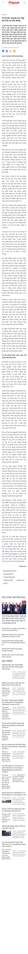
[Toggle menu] (3, 2)
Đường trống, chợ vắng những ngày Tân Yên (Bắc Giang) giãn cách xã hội (12, 667)
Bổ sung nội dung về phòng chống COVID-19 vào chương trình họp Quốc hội (13, 642)
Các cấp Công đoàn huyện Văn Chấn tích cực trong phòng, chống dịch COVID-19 (13, 844)
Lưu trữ (4, 14)
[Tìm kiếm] (25, 3)
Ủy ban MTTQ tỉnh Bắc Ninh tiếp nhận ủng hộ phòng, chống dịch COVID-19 (13, 725)
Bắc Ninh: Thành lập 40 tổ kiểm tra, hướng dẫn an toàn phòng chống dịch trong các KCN (12, 702)
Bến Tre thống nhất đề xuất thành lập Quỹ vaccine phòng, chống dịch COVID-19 (14, 746)
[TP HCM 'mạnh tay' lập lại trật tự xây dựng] (14, 2)
